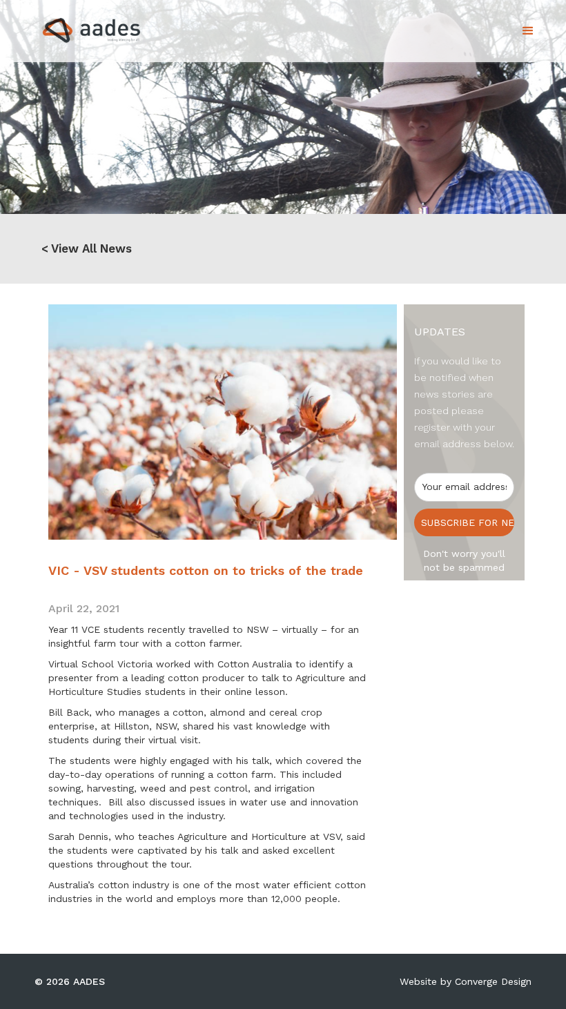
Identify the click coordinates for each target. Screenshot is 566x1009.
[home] (78, 26)
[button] (528, 31)
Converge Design (493, 981)
